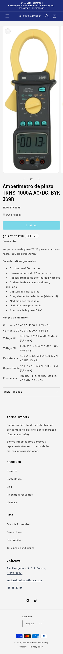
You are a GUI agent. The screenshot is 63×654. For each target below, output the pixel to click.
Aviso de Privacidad (18, 524)
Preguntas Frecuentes (20, 494)
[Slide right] (39, 179)
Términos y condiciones (20, 547)
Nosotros (12, 471)
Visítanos (12, 502)
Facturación (14, 539)
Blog (9, 486)
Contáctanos (14, 478)
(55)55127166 (15, 587)
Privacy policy (37, 646)
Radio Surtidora (30, 642)
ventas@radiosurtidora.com (24, 580)
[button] (7, 16)
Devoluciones (15, 532)
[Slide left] (24, 179)
